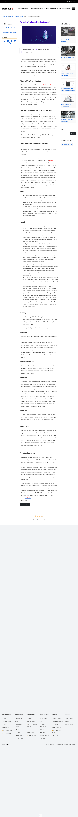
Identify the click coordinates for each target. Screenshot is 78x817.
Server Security (32, 735)
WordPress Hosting (19, 16)
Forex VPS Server (57, 736)
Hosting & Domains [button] (23, 8)
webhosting (28, 497)
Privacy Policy (69, 724)
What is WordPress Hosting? (9, 27)
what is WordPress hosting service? (35, 22)
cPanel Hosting (56, 718)
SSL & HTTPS (19, 738)
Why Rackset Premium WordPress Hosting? (12, 30)
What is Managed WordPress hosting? (11, 32)
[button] (67, 2)
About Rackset (69, 718)
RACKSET (6, 745)
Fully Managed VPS (67, 144)
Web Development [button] (51, 8)
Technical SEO (44, 738)
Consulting (73, 1)
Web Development (7, 730)
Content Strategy (44, 735)
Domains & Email (20, 735)
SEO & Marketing (7, 733)
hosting (51, 160)
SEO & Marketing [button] (64, 8)
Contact (67, 721)
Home (4, 16)
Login (5, 1)
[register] (8, 2)
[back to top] (40, 815)
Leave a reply (25, 504)
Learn (7, 16)
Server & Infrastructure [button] (37, 8)
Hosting (11, 16)
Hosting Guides (7, 721)
